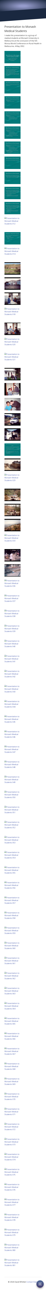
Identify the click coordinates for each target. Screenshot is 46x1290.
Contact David (32, 1282)
